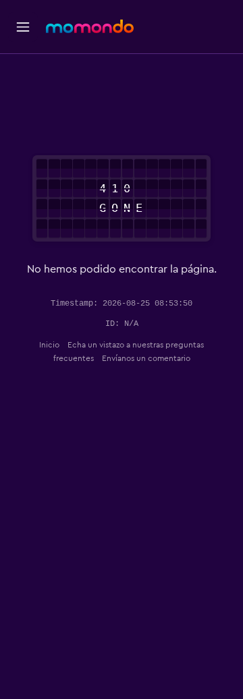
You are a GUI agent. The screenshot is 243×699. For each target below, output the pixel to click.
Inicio (49, 345)
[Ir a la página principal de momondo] (90, 26)
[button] (23, 27)
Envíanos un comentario (146, 358)
